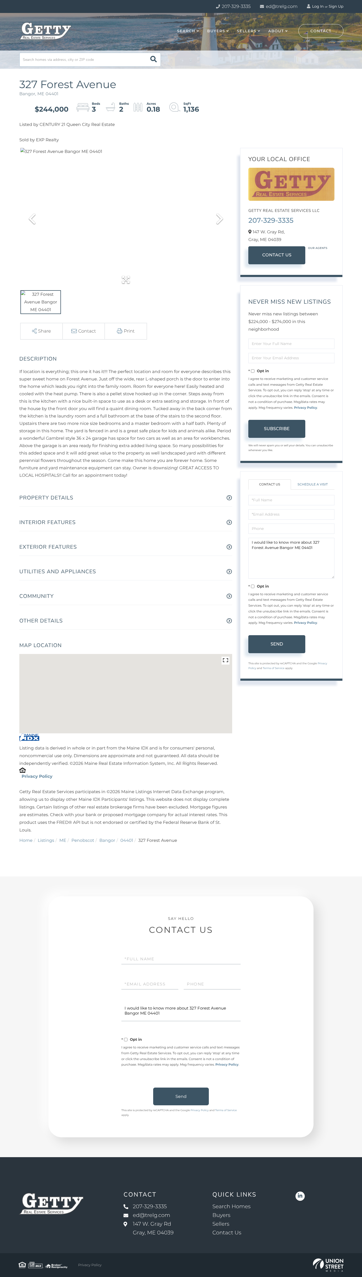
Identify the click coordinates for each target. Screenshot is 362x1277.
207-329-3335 (236, 6)
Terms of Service (274, 668)
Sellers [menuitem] (246, 31)
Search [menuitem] (186, 31)
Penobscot (82, 840)
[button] (153, 60)
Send (277, 644)
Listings (46, 840)
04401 (126, 840)
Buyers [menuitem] (216, 31)
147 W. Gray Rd (153, 1228)
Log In (317, 6)
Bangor (107, 840)
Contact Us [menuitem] (226, 1233)
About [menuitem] (276, 31)
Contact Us (277, 255)
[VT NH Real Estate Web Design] (328, 1265)
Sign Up (336, 6)
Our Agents (317, 248)
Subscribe (277, 428)
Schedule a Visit (313, 485)
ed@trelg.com (282, 6)
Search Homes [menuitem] (231, 1206)
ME (62, 840)
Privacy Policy (36, 776)
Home (26, 840)
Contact (321, 31)
